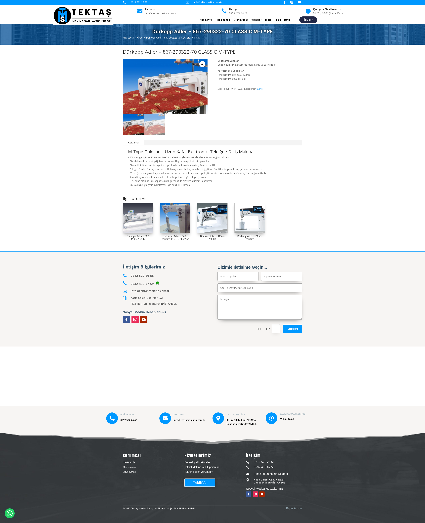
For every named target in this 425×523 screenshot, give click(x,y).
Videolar (256, 20)
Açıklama (133, 142)
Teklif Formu (282, 20)
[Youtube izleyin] (143, 319)
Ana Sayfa (206, 20)
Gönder (292, 328)
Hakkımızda (223, 20)
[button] (202, 64)
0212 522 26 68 (264, 462)
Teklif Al (200, 482)
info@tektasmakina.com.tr (150, 291)
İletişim (150, 9)
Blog (268, 20)
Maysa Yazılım (294, 508)
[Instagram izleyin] (135, 319)
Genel (260, 88)
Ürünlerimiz (241, 20)
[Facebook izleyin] (126, 319)
